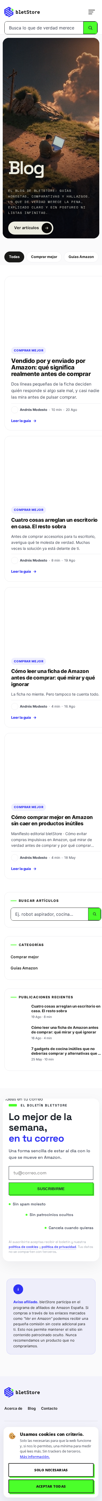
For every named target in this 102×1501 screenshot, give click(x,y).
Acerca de (13, 1408)
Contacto (49, 1408)
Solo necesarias (51, 1469)
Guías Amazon (81, 256)
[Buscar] (90, 28)
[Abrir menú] (92, 12)
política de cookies (23, 1247)
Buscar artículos (39, 901)
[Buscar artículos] (94, 914)
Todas (14, 256)
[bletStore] (22, 12)
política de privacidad (59, 1247)
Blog (32, 1408)
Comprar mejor (44, 256)
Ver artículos (26, 227)
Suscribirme (50, 1189)
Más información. (35, 1456)
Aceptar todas (51, 1486)
